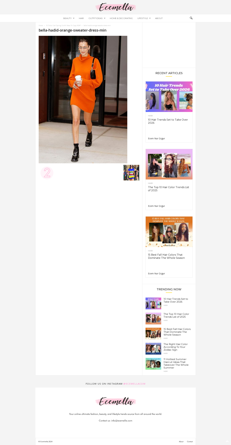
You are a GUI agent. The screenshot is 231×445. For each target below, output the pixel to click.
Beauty (67, 18)
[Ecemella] (115, 7)
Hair (81, 18)
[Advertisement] (168, 44)
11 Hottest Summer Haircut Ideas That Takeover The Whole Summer (176, 363)
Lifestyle (143, 18)
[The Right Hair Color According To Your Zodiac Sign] (153, 349)
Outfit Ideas (95, 18)
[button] (191, 18)
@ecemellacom (134, 383)
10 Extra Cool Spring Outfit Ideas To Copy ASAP (63, 25)
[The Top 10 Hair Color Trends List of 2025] (169, 164)
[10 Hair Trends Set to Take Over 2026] (169, 96)
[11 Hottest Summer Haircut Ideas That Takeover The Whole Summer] (153, 364)
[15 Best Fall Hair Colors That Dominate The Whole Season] (169, 232)
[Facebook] (105, 427)
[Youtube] (126, 427)
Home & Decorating (121, 18)
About (159, 18)
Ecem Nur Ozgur (156, 138)
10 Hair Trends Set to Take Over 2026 (176, 300)
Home (41, 25)
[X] (119, 427)
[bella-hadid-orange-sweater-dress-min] (89, 99)
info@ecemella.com (121, 420)
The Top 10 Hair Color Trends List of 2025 (176, 315)
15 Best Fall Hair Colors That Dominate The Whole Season (166, 256)
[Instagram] (112, 427)
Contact (190, 441)
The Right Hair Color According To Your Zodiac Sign (176, 347)
